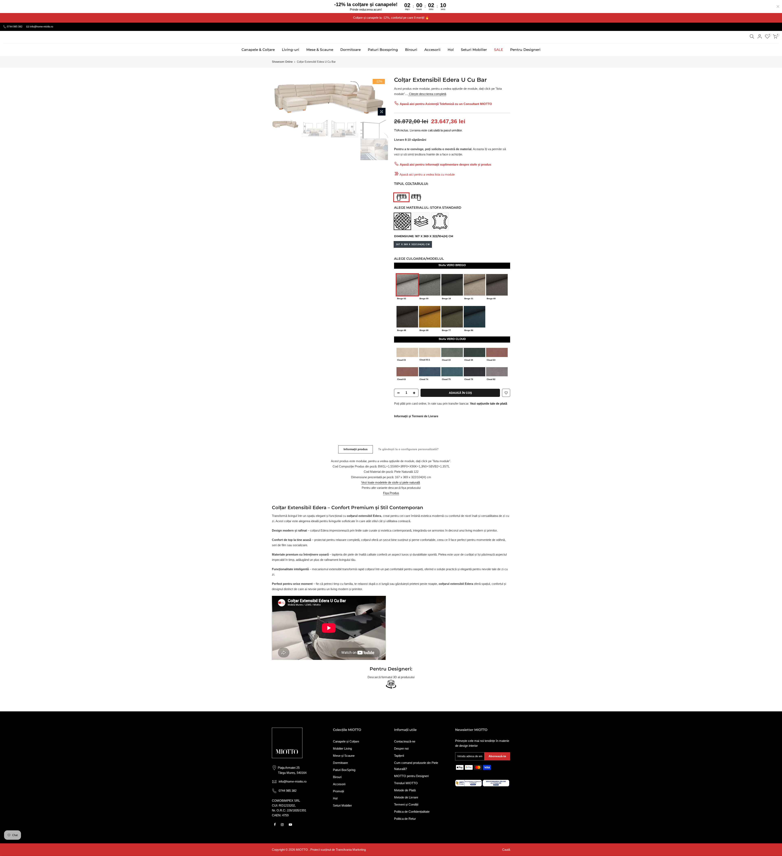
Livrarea (415, 130)
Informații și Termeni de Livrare (416, 416)
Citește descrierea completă (427, 94)
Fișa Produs (391, 493)
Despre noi (401, 748)
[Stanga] (402, 197)
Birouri (411, 50)
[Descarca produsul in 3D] (391, 684)
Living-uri (290, 50)
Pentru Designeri (525, 50)
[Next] (381, 97)
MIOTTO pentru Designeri (411, 776)
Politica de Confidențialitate (411, 811)
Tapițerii (399, 755)
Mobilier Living (342, 748)
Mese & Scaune (319, 50)
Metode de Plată (405, 790)
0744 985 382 (14, 26)
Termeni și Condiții (406, 804)
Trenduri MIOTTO (406, 783)
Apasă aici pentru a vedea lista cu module (427, 174)
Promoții (338, 791)
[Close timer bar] (778, 6)
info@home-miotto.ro (41, 26)
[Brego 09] (429, 284)
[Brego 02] (407, 284)
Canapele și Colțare (346, 741)
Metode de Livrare (406, 797)
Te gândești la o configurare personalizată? (408, 449)
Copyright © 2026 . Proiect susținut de (304, 849)
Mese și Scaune (344, 755)
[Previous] (279, 97)
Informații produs (356, 449)
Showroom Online (282, 61)
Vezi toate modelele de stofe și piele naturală (390, 482)
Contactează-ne (404, 741)
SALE (498, 50)
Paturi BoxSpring (344, 770)
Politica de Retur (405, 818)
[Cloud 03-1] (429, 352)
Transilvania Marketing (351, 849)
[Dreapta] (417, 197)
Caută (506, 849)
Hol (451, 50)
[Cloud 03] (407, 352)
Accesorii (432, 50)
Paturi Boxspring (383, 50)
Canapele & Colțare (258, 50)
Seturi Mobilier (474, 50)
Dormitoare (350, 50)
